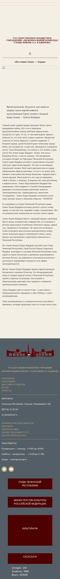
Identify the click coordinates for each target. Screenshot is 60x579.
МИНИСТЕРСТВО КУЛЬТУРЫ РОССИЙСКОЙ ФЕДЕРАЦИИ (30, 502)
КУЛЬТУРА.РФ (30, 528)
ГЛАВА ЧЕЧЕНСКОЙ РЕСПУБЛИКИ (30, 484)
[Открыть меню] (30, 53)
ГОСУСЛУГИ (30, 557)
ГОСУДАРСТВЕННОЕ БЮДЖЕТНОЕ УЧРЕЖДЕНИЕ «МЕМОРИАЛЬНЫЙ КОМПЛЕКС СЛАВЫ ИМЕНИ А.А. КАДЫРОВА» (32, 40)
